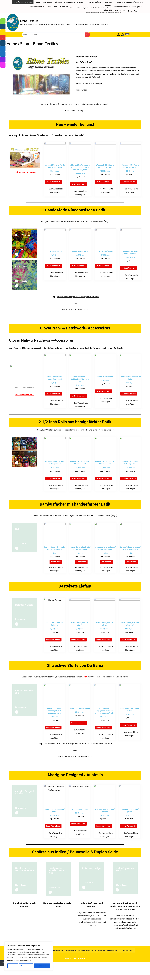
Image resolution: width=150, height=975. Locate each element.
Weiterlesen (56, 562)
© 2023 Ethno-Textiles (75, 958)
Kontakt (101, 950)
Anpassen (13, 966)
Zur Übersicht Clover (24, 395)
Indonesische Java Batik (74, 2)
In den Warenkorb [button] (53, 182)
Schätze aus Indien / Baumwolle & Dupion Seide (75, 852)
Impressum (112, 950)
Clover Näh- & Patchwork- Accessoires (75, 328)
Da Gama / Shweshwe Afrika (100, 2)
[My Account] (118, 34)
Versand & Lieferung (87, 950)
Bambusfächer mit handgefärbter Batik (75, 504)
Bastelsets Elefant (75, 586)
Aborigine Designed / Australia (130, 2)
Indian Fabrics (36, 6)
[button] (55, 190)
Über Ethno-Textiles (131, 11)
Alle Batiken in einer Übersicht (75, 309)
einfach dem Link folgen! (75, 110)
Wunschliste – (127, 950)
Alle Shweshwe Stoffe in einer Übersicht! (75, 756)
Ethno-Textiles (29, 21)
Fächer (38, 2)
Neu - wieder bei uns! (75, 124)
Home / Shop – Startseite (22, 2)
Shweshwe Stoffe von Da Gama (75, 665)
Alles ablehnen (26, 966)
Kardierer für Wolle (122, 6)
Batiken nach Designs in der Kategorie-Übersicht (78, 296)
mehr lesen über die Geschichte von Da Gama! (108, 677)
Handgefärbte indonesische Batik (75, 210)
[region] (28, 956)
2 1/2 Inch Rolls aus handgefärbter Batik (75, 422)
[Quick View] (56, 177)
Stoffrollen (47, 2)
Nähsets (58, 2)
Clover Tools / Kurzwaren (57, 6)
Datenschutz (70, 950)
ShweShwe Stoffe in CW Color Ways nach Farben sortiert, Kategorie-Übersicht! (77, 743)
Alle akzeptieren (42, 966)
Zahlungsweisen (56, 950)
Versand (56, 174)
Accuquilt (136, 6)
